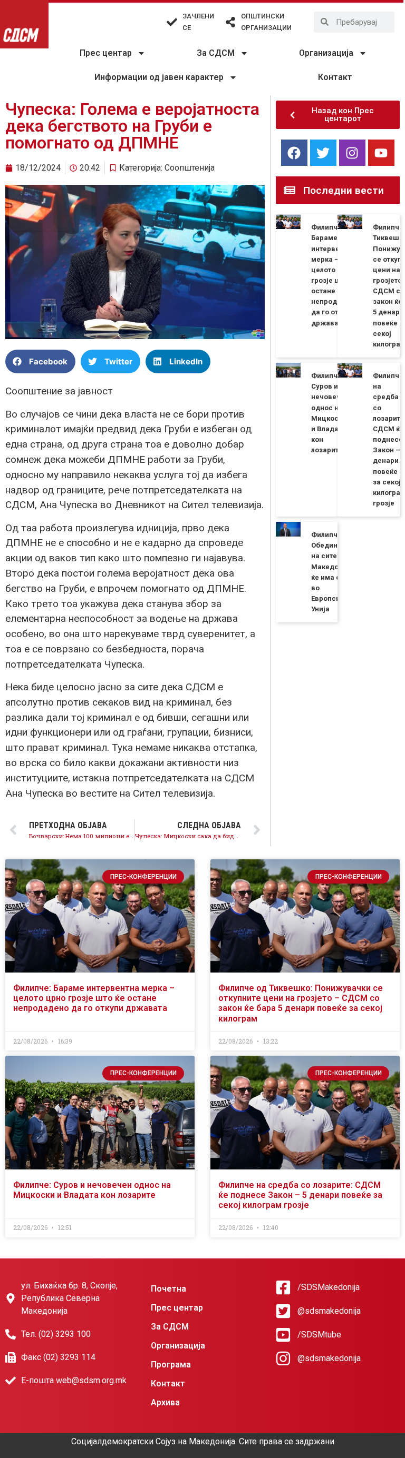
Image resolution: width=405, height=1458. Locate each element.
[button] (40, 361)
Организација (326, 53)
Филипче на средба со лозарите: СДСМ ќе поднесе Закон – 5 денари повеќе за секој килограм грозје (300, 1195)
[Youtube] (381, 153)
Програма (171, 1365)
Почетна (168, 1289)
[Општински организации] (230, 22)
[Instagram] (352, 153)
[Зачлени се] (172, 22)
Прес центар (106, 53)
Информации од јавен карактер (159, 77)
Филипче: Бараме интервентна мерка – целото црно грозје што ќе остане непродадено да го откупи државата (94, 998)
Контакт (335, 77)
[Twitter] (323, 153)
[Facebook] (294, 153)
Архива (165, 1402)
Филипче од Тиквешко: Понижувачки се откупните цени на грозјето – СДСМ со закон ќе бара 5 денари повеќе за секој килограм (300, 1003)
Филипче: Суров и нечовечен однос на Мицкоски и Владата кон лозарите (92, 1190)
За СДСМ (216, 53)
